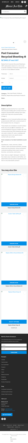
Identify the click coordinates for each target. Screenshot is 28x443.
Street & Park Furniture (10, 47)
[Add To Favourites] (14, 87)
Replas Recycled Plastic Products (9, 49)
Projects (3, 367)
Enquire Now (14, 204)
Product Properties (5, 382)
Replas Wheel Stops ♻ (14, 325)
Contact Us (17, 427)
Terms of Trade (10, 427)
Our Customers (4, 364)
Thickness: (4, 74)
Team (2, 372)
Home (2, 47)
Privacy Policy (21, 425)
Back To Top (13, 429)
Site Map (15, 425)
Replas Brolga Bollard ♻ (14, 207)
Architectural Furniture (6, 391)
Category (3, 93)
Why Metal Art (5, 1)
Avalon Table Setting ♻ (14, 247)
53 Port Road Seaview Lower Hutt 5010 (5, 404)
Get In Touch (7, 414)
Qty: (2, 82)
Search (25, 11)
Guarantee (4, 379)
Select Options (14, 321)
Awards (3, 359)
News (12, 1)
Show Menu (2, 6)
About (2, 369)
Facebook (22, 2)
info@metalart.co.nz (10, 410)
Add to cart (7, 88)
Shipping (3, 377)
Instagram (25, 2)
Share (3, 98)
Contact (17, 1)
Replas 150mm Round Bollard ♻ (14, 286)
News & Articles (5, 374)
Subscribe (14, 352)
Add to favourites (24, 175)
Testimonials (4, 362)
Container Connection (6, 389)
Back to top (9, 425)
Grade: (3, 78)
